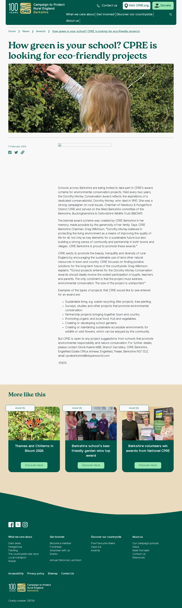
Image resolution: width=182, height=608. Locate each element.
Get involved (105, 14)
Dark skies (14, 543)
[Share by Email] (22, 153)
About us (72, 20)
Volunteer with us (60, 550)
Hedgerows (15, 547)
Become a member (60, 543)
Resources (138, 557)
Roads (12, 561)
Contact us (109, 5)
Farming (13, 550)
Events (53, 554)
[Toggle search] (170, 18)
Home (12, 31)
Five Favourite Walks (103, 543)
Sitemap (53, 573)
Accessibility (16, 573)
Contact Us (139, 554)
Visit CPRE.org (139, 5)
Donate (165, 5)
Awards (41, 31)
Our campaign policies (145, 543)
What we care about (80, 14)
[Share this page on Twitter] (16, 153)
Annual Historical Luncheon (65, 560)
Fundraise (55, 547)
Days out (96, 547)
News (25, 31)
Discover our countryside (134, 14)
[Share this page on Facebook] (10, 153)
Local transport (17, 557)
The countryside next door (23, 554)
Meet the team (140, 550)
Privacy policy (35, 573)
